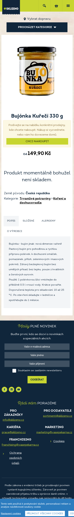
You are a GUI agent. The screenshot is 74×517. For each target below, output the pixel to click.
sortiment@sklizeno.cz (57, 416)
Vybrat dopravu (38, 19)
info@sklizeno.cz (13, 420)
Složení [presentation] (28, 221)
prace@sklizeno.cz (14, 432)
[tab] (11, 221)
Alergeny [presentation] (48, 221)
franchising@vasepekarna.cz (20, 445)
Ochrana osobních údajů (15, 458)
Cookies (59, 441)
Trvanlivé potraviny (35, 198)
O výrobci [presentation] (14, 231)
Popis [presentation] (11, 221)
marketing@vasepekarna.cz (54, 432)
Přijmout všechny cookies (45, 513)
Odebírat (37, 380)
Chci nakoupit (37, 141)
